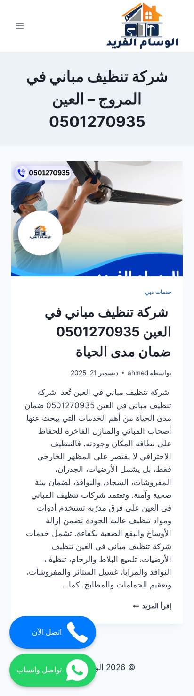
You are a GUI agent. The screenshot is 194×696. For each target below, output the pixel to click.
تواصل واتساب (39, 670)
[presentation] (97, 218)
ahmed (138, 373)
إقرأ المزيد (152, 606)
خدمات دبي (158, 291)
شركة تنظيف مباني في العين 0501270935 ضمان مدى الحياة (108, 332)
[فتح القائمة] (20, 26)
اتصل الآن (47, 632)
